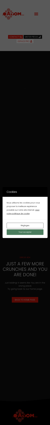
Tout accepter (25, 232)
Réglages (25, 225)
